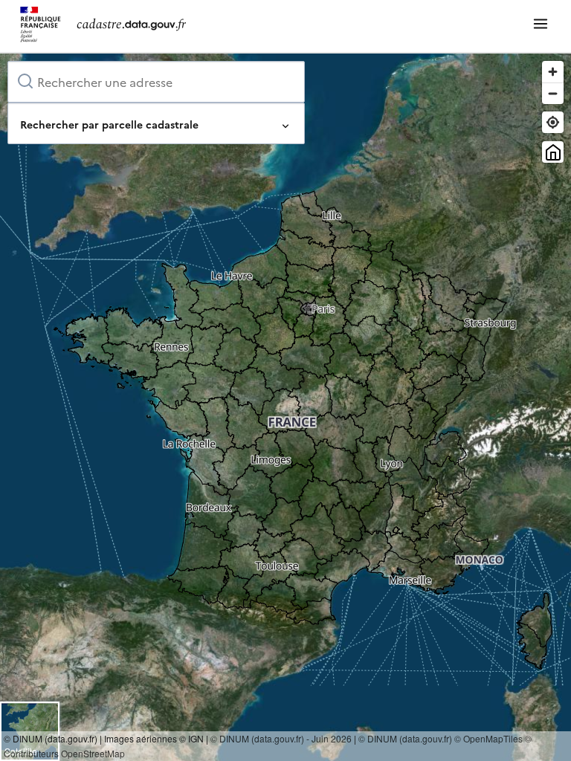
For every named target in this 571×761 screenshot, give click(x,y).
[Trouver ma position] (553, 122)
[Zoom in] (553, 71)
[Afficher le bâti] (553, 152)
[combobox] (156, 82)
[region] (285, 407)
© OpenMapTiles (488, 738)
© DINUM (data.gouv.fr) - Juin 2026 (281, 738)
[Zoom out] (553, 93)
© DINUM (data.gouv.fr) (405, 738)
